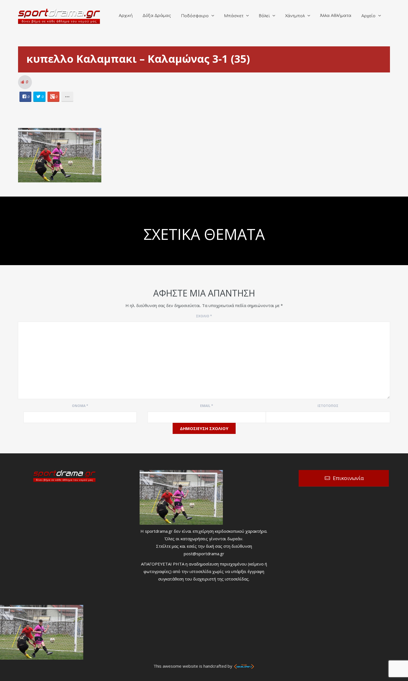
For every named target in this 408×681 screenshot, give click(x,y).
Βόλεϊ (264, 16)
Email (206, 405)
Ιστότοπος (328, 405)
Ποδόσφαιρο (195, 16)
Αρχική (126, 16)
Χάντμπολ (295, 16)
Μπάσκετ (233, 16)
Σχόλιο (204, 316)
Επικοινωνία (348, 478)
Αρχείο (368, 16)
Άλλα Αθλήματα (335, 16)
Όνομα (80, 405)
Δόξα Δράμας (157, 16)
